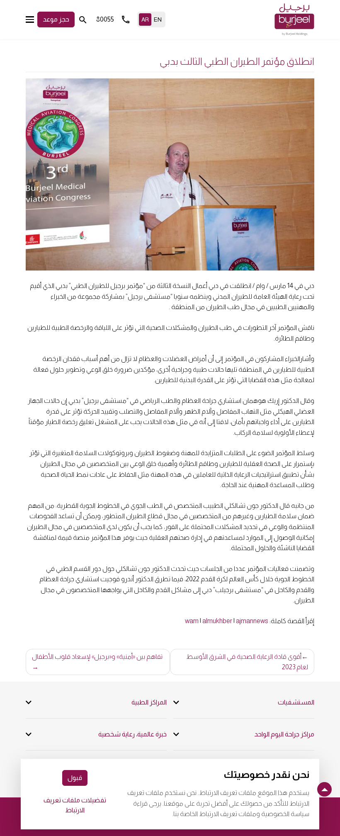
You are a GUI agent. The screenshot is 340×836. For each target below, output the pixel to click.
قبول (75, 777)
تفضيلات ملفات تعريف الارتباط (75, 805)
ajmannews (252, 620)
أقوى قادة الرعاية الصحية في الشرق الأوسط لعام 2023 (247, 662)
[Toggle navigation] (30, 19)
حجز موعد (56, 19)
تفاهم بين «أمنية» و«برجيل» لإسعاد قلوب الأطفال (97, 656)
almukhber (217, 620)
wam (192, 620)
